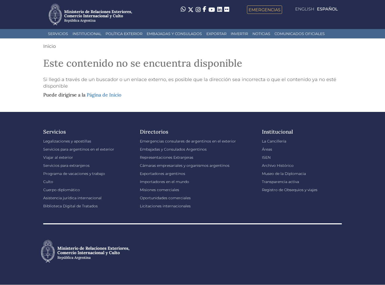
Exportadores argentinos (162, 173)
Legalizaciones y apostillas (67, 141)
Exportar (216, 33)
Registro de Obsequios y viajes (289, 189)
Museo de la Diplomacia (284, 173)
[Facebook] (204, 10)
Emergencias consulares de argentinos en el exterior (188, 141)
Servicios (58, 33)
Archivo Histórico (278, 165)
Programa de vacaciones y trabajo (74, 173)
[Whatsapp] (183, 10)
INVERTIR (239, 33)
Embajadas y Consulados (174, 33)
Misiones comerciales (159, 189)
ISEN (266, 157)
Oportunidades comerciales (165, 198)
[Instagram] (198, 10)
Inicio (49, 46)
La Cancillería (274, 141)
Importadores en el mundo (164, 181)
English (304, 9)
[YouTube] (211, 10)
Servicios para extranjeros (66, 165)
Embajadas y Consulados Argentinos (173, 149)
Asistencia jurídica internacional (72, 198)
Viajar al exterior (58, 157)
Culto (48, 181)
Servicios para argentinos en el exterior (78, 149)
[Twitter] (191, 10)
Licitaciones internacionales (165, 206)
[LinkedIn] (219, 9)
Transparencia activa (280, 181)
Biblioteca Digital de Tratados (70, 206)
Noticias (261, 33)
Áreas (267, 149)
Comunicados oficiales (299, 33)
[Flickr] (226, 9)
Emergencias (264, 9)
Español (327, 9)
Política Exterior (124, 33)
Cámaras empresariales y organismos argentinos (184, 165)
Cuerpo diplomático (61, 189)
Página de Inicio (104, 95)
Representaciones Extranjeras (166, 157)
